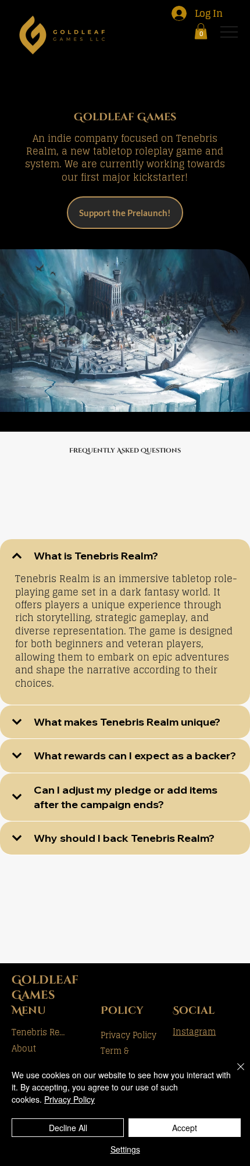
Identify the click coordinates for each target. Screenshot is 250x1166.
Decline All (68, 1127)
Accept (184, 1127)
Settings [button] (125, 1149)
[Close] (234, 1074)
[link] (201, 31)
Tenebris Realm (39, 1032)
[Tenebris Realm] (81, 1032)
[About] (81, 1049)
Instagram (194, 1031)
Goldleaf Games (45, 988)
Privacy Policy (128, 1035)
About (24, 1048)
